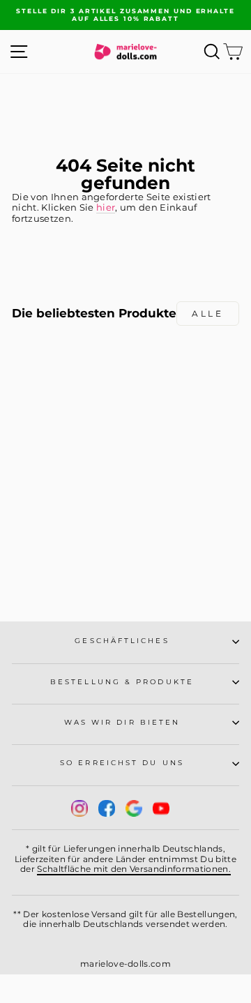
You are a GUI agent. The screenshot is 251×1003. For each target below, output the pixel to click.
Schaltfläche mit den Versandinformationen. (134, 869)
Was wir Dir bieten (122, 722)
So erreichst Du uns (122, 762)
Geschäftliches (122, 640)
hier (105, 207)
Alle (207, 313)
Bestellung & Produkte (122, 681)
